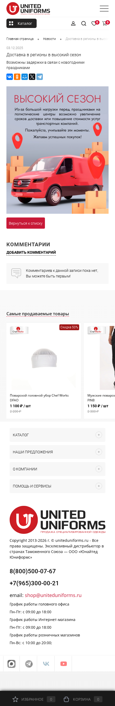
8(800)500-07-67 (33, 571)
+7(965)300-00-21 (34, 583)
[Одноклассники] (17, 77)
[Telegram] (39, 77)
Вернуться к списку (26, 223)
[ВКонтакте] (9, 77)
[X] (32, 77)
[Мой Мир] (24, 77)
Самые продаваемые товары (37, 314)
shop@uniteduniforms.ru (53, 595)
